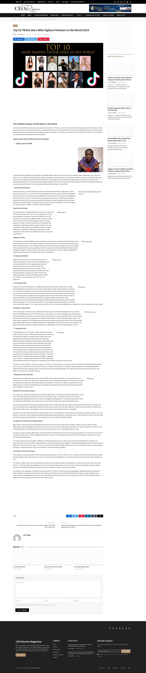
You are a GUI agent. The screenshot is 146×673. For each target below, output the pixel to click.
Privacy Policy (125, 654)
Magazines (55, 15)
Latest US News (108, 15)
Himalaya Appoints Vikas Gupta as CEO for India (119, 109)
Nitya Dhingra (112, 82)
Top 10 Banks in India (19, 567)
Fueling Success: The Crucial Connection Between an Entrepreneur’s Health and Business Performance (81, 652)
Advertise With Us (29, 2)
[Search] (130, 2)
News (29, 15)
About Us (18, 2)
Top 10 (15, 25)
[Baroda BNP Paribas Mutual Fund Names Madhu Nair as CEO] (120, 129)
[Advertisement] (58, 105)
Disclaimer (65, 2)
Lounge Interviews (41, 15)
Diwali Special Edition (77, 2)
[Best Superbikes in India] (89, 557)
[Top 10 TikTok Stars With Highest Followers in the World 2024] (58, 87)
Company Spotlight (92, 15)
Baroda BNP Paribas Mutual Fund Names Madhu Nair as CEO (119, 139)
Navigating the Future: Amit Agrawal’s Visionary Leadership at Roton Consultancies (80, 645)
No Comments (37, 34)
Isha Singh (20, 34)
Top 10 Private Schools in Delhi (53, 567)
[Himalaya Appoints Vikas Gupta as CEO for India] (120, 99)
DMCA (57, 2)
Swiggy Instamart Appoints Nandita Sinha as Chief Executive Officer (120, 170)
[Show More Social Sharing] (51, 39)
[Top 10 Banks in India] (27, 557)
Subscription (41, 2)
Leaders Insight (67, 15)
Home (23, 15)
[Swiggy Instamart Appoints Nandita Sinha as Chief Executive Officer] (120, 160)
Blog (79, 15)
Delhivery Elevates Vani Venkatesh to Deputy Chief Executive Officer (120, 79)
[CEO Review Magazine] (28, 8)
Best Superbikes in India (82, 567)
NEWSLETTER (121, 15)
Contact (51, 2)
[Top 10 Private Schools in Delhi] (58, 557)
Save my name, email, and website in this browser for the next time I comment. (36, 605)
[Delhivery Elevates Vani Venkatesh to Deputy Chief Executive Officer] (120, 68)
